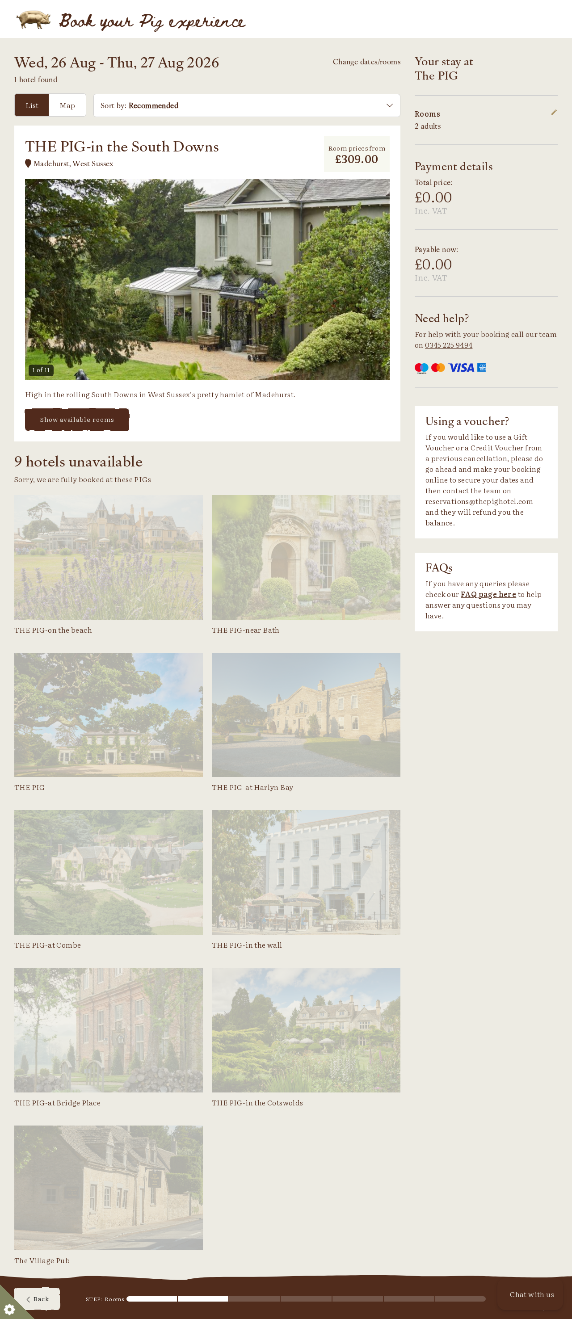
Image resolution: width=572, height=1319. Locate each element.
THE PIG (33, 19)
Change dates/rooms (366, 61)
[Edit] (554, 113)
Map (67, 105)
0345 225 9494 (448, 344)
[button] (530, 1294)
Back (40, 1298)
